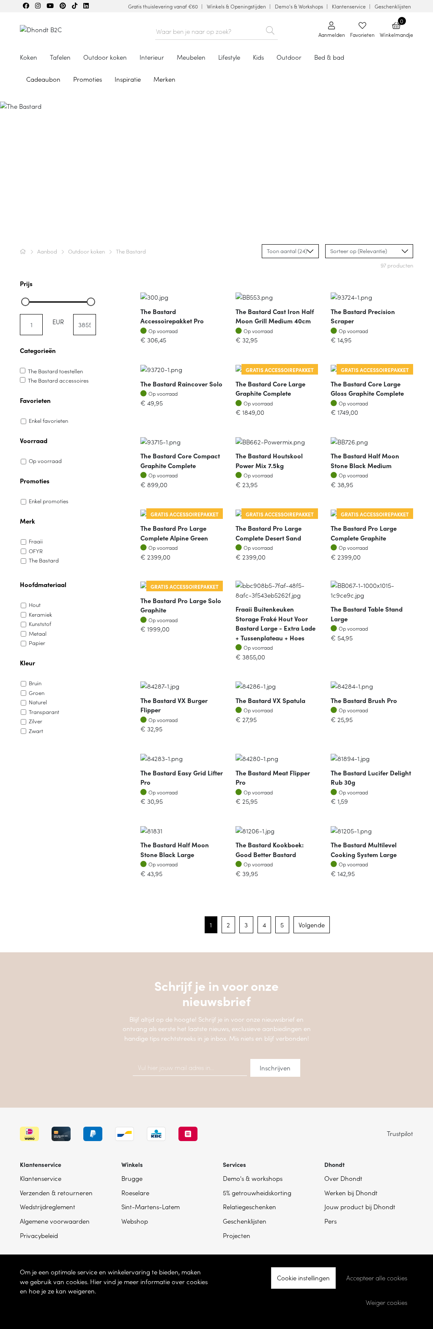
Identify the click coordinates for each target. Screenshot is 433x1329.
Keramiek (40, 614)
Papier (37, 643)
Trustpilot (400, 1133)
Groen (36, 693)
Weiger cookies (386, 1302)
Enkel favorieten (48, 420)
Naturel (38, 702)
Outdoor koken (87, 251)
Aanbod (47, 251)
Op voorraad (45, 461)
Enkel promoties (49, 501)
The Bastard (44, 560)
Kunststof (40, 624)
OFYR (36, 551)
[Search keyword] (270, 28)
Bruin (35, 683)
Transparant (44, 712)
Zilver (35, 721)
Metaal (38, 633)
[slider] (25, 302)
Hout (35, 605)
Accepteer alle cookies (376, 1278)
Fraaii (36, 541)
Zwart (36, 731)
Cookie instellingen (303, 1277)
